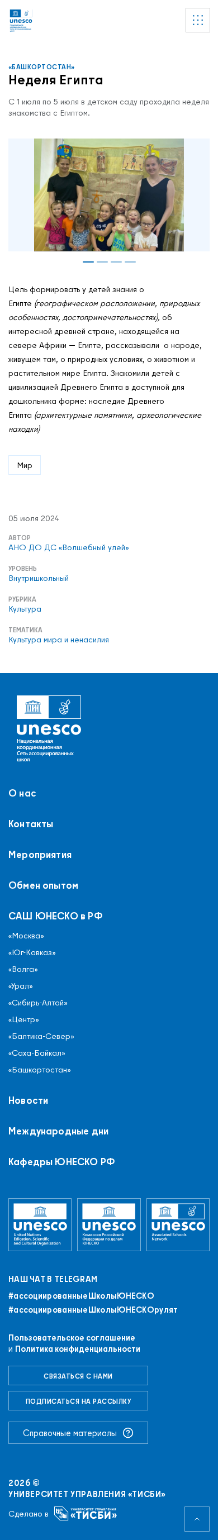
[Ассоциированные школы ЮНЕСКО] (178, 1224)
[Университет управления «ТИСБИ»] (85, 1513)
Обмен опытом (43, 885)
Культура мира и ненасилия (58, 639)
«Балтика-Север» (41, 1036)
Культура (24, 608)
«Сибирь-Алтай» (38, 1002)
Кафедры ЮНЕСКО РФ (61, 1161)
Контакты (30, 823)
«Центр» (23, 1019)
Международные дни (58, 1131)
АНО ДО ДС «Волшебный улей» (68, 547)
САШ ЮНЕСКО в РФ (55, 916)
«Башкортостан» (41, 66)
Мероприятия (40, 854)
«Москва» (26, 935)
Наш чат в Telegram (52, 1279)
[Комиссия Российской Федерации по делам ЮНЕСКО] (108, 1224)
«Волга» (23, 969)
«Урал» (20, 985)
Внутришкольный (38, 578)
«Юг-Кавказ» (32, 952)
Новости (28, 1100)
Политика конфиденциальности (77, 1349)
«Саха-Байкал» (36, 1053)
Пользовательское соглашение (71, 1337)
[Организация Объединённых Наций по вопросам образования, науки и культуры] (40, 1224)
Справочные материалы (70, 1433)
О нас (22, 793)
